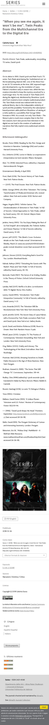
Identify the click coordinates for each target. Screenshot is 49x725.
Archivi (12, 11)
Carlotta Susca (8, 43)
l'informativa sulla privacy (23, 716)
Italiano (8, 634)
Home (5, 11)
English (6, 626)
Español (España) (10, 630)
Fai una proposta (12, 646)
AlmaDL (40, 696)
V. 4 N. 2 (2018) (23, 11)
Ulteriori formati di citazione (15, 555)
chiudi (44, 707)
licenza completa (32, 608)
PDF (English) (11, 519)
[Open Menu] (44, 4)
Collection (19, 700)
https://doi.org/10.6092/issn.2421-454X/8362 (24, 53)
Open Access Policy (27, 611)
